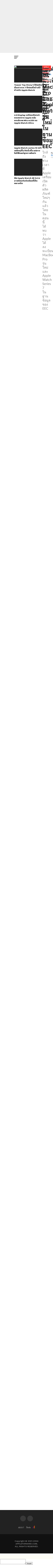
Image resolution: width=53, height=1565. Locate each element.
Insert (29, 1563)
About (21, 1527)
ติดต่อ (28, 1527)
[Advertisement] (26, 26)
